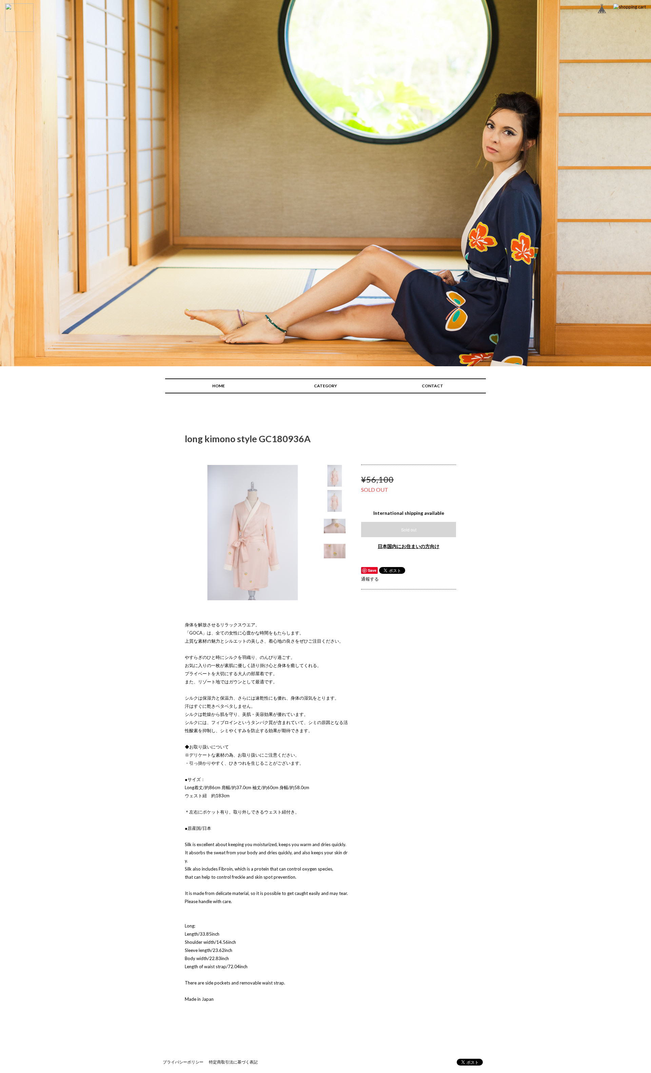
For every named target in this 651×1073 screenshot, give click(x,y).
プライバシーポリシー (183, 1062)
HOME (218, 385)
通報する (370, 579)
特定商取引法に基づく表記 (233, 1062)
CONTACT (432, 385)
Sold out (408, 529)
